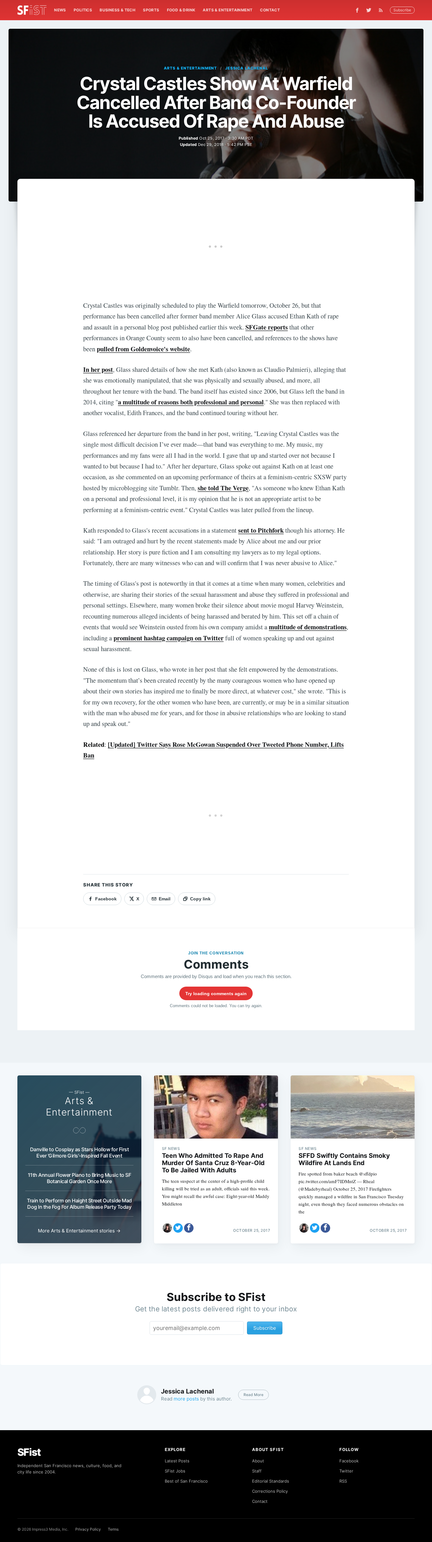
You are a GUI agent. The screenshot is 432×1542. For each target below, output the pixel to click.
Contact (270, 10)
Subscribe (402, 10)
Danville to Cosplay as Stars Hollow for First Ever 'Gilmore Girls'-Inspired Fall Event (79, 1152)
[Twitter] (369, 10)
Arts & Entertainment (227, 10)
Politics (83, 10)
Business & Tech (117, 10)
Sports (151, 10)
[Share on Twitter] (178, 1228)
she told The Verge (223, 488)
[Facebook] (357, 10)
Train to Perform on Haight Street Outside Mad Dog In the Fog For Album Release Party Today (79, 1203)
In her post (98, 369)
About (258, 1460)
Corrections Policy (270, 1491)
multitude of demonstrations (308, 627)
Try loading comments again (216, 993)
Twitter (346, 1470)
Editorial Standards (270, 1481)
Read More (253, 1394)
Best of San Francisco (186, 1481)
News (60, 10)
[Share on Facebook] (188, 1228)
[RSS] (382, 10)
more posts (186, 1399)
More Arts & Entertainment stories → (79, 1231)
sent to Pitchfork (261, 530)
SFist (29, 1452)
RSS (343, 1481)
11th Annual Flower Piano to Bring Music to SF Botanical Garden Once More (79, 1178)
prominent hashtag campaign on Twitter (169, 638)
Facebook (349, 1460)
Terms (113, 1529)
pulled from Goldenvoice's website (143, 349)
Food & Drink (181, 10)
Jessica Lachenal (246, 68)
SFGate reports (266, 327)
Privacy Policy (88, 1529)
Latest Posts (177, 1460)
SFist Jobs (175, 1470)
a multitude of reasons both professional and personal (191, 402)
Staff (257, 1470)
